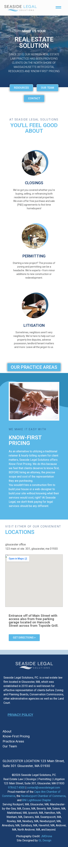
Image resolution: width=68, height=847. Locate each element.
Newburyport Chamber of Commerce (43, 796)
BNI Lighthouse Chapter (36, 800)
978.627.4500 (16, 787)
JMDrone (46, 836)
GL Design (45, 840)
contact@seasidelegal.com (43, 787)
